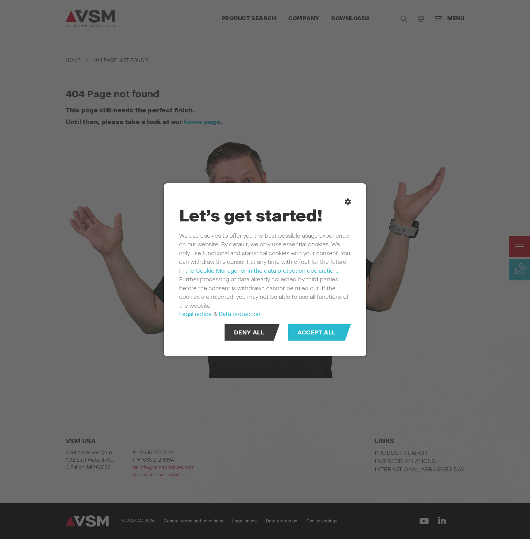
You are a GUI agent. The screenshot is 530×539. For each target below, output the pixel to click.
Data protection (239, 314)
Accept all (317, 332)
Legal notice (195, 314)
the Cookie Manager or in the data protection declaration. (261, 270)
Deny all (249, 332)
